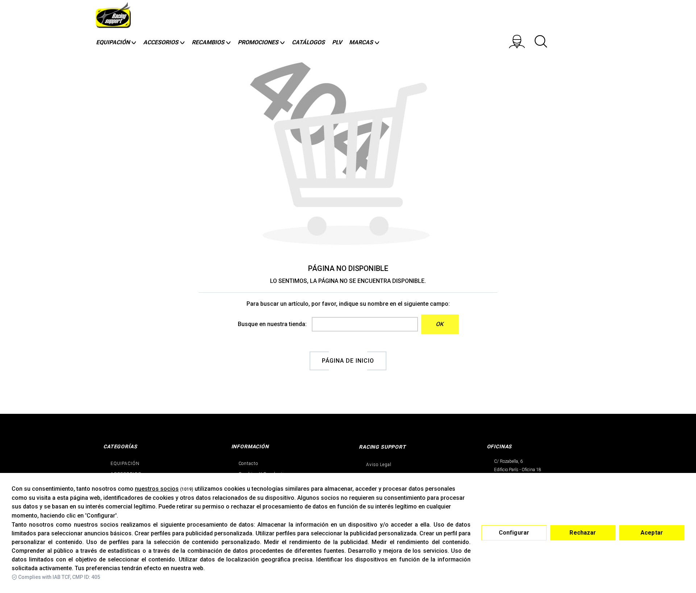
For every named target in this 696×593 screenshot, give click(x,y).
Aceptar (652, 532)
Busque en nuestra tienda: (272, 324)
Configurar (514, 532)
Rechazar (582, 532)
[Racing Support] (114, 17)
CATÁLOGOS (308, 42)
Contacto (248, 463)
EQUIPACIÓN (125, 463)
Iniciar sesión (521, 41)
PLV (337, 42)
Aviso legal (379, 464)
